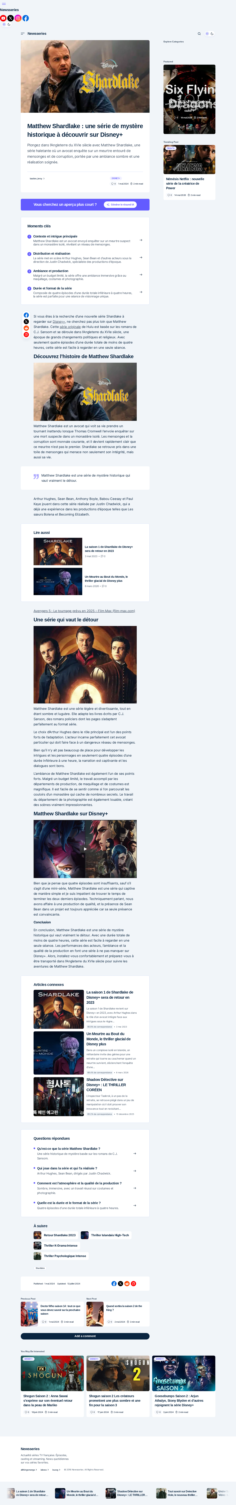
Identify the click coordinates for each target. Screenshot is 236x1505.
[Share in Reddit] (26, 328)
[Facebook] (25, 18)
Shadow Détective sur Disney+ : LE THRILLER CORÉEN (106, 1085)
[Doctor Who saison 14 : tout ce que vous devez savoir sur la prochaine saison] (29, 1314)
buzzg (55, 1469)
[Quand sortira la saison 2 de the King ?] (95, 1314)
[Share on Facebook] (26, 315)
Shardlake (40, 1268)
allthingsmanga (28, 1469)
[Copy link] (26, 334)
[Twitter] (11, 18)
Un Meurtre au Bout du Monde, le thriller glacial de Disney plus (108, 1039)
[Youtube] (3, 18)
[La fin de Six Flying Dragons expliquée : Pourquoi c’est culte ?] (189, 99)
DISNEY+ (116, 178)
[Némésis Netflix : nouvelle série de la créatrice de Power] (189, 159)
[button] (4, 4)
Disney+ (59, 322)
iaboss (44, 1469)
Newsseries (9, 10)
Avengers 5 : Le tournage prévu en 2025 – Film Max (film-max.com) (84, 611)
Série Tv (171, 148)
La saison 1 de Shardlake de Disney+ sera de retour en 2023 (109, 997)
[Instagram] (18, 18)
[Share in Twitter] (26, 321)
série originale (70, 327)
